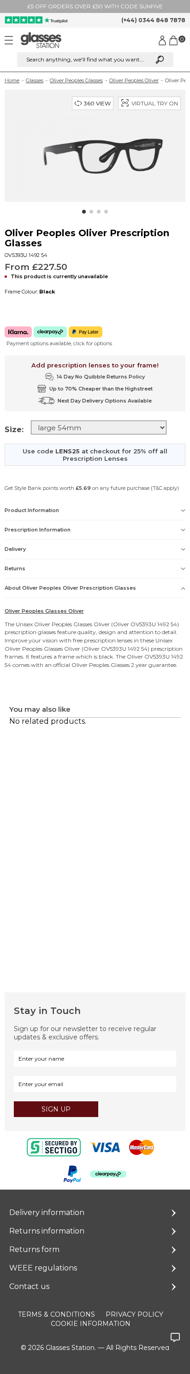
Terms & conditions (56, 1314)
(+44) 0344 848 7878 (153, 20)
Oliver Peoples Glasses (76, 80)
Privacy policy (134, 1314)
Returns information (46, 1231)
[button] (84, 212)
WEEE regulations (43, 1268)
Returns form (34, 1249)
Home (12, 80)
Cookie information (91, 1323)
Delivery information (46, 1212)
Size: (14, 429)
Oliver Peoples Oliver (134, 80)
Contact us (29, 1286)
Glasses (34, 80)
